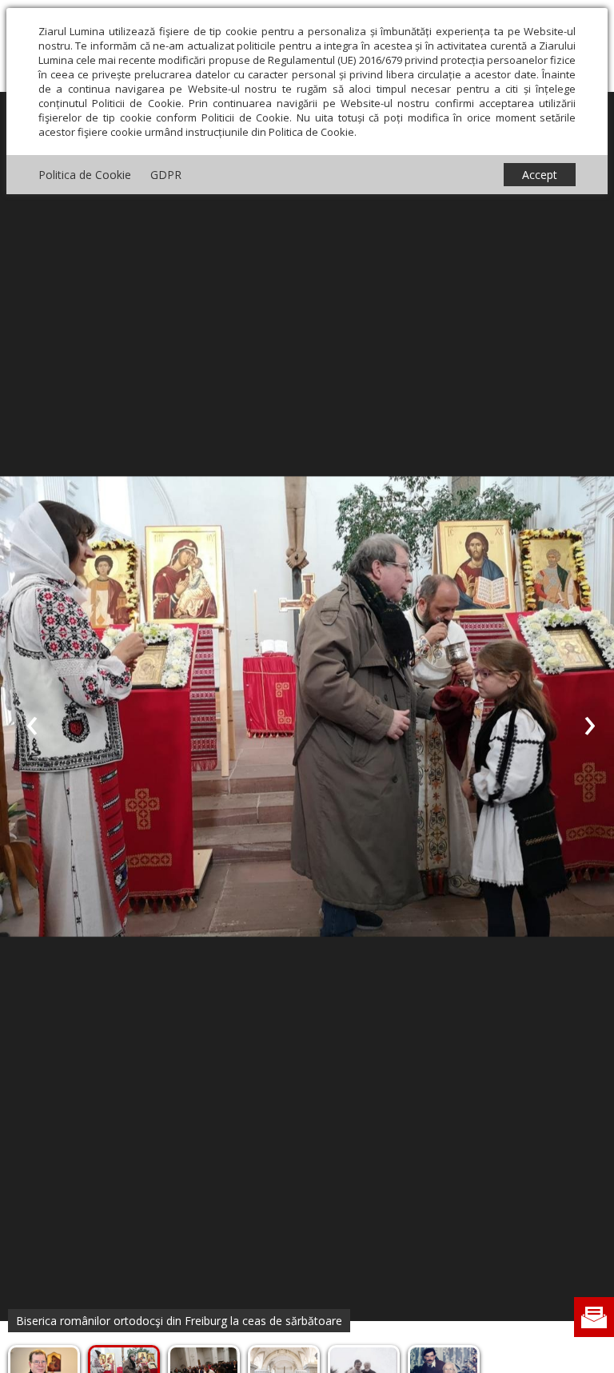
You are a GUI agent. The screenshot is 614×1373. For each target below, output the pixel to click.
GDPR (165, 174)
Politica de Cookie (84, 174)
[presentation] (32, 722)
